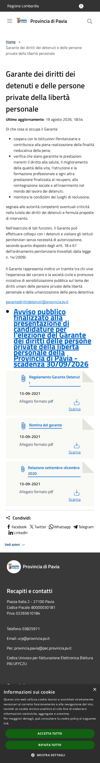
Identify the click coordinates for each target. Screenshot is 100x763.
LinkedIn (21, 533)
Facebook (19, 527)
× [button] (94, 689)
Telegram (85, 527)
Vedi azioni (13, 544)
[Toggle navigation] (10, 21)
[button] (50, 755)
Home (11, 42)
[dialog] (50, 723)
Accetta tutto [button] (50, 733)
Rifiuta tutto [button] (49, 745)
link (6, 723)
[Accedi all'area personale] (81, 6)
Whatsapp (62, 527)
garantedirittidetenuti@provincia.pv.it (37, 302)
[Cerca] (90, 21)
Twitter (40, 527)
